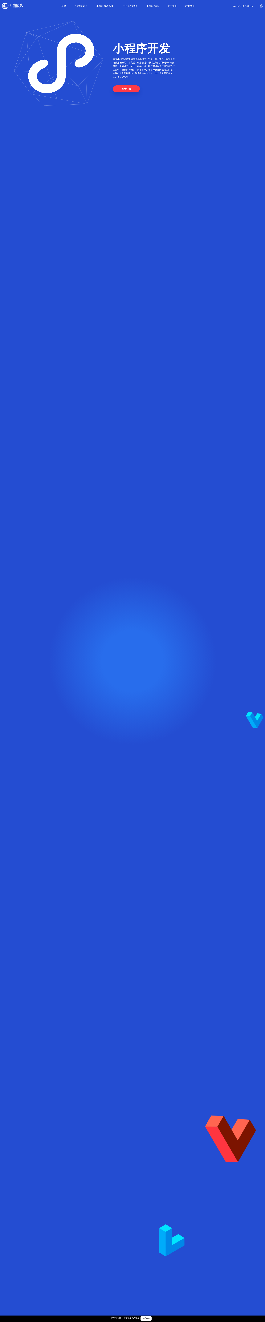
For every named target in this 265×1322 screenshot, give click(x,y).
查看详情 (126, 88)
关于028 (172, 5)
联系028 (189, 5)
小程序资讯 (152, 5)
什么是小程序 (129, 5)
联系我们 (146, 1318)
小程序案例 (81, 5)
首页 (63, 5)
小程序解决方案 (105, 5)
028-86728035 (245, 5)
